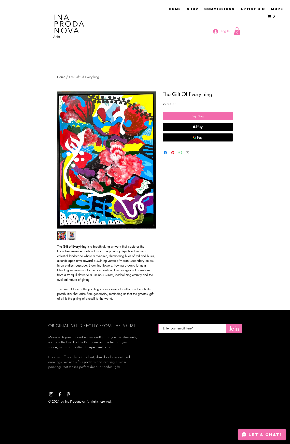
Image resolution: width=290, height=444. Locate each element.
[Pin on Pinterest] (172, 152)
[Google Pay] (198, 137)
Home (61, 77)
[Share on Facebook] (165, 152)
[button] (272, 16)
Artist (56, 37)
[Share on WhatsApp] (180, 152)
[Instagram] (51, 394)
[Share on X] (187, 152)
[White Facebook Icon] (60, 394)
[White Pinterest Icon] (68, 394)
